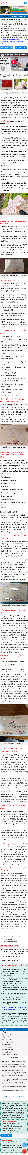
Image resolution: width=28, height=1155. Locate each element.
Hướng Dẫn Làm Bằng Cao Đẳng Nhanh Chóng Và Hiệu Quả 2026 (14, 1079)
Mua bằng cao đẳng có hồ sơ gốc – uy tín (12, 1070)
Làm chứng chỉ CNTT (8, 1049)
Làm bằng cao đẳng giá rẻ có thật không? (12, 1090)
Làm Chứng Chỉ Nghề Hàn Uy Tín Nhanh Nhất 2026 (13, 1076)
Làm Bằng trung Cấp (7, 1042)
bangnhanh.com (5, 1117)
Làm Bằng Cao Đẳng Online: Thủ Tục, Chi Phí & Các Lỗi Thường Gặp (14, 1067)
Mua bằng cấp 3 (6, 28)
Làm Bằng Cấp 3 (6, 16)
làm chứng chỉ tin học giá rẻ (12, 937)
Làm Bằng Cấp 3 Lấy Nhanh (8, 41)
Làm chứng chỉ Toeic (8, 345)
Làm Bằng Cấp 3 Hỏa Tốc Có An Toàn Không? (13, 1061)
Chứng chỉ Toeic (6, 1052)
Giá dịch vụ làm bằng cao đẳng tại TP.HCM (12, 1064)
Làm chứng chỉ (6, 1044)
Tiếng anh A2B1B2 (7, 1047)
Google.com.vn (11, 560)
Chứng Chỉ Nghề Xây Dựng (9, 1054)
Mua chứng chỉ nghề (10, 939)
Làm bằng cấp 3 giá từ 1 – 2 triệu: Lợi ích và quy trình (14, 1083)
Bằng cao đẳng (6, 1037)
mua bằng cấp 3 (6, 22)
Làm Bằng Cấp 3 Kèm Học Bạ (8, 39)
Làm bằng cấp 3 (6, 1039)
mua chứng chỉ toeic (10, 941)
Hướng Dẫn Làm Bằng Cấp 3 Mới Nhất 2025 (13, 1073)
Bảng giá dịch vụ (6, 1032)
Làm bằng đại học (7, 1034)
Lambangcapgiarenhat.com (13, 830)
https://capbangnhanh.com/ (17, 1117)
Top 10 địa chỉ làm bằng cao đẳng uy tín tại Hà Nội (13, 1087)
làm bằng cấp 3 (9, 183)
